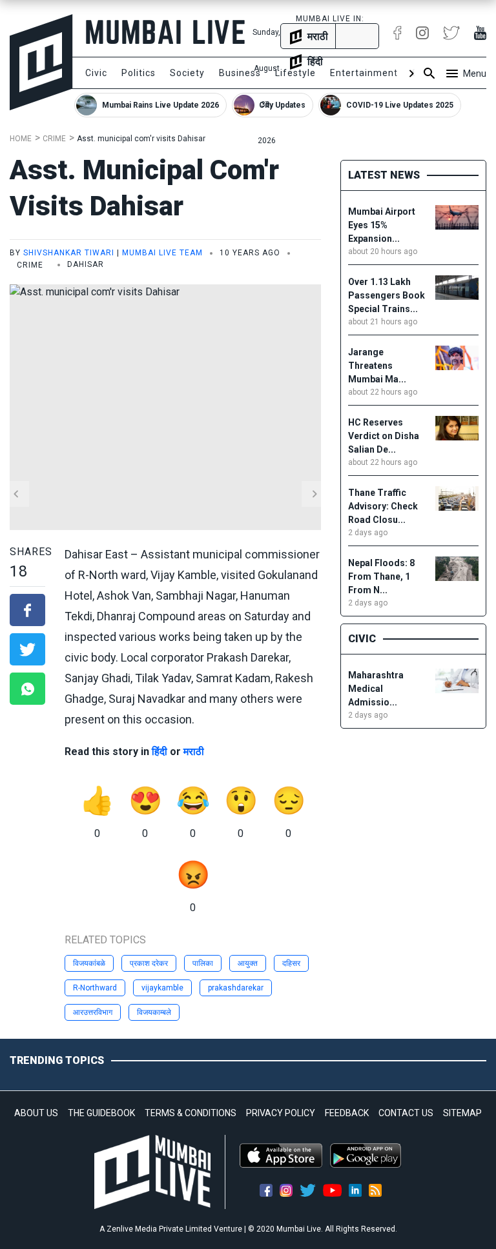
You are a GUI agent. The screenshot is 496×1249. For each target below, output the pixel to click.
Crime (54, 138)
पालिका (202, 963)
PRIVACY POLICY (280, 1113)
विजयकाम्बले (154, 1012)
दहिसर (291, 963)
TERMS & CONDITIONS (190, 1113)
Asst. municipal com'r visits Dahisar (141, 138)
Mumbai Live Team (162, 252)
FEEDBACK (347, 1113)
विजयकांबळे (89, 963)
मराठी (193, 751)
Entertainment (364, 73)
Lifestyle (295, 73)
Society (187, 73)
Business (240, 73)
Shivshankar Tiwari (68, 252)
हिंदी (159, 751)
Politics (138, 73)
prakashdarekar (236, 987)
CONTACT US (405, 1113)
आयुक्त (248, 963)
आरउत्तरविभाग (92, 1012)
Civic (96, 73)
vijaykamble (162, 987)
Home (21, 138)
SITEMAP (462, 1113)
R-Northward (95, 987)
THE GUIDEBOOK (101, 1113)
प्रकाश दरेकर (149, 963)
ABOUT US (36, 1113)
